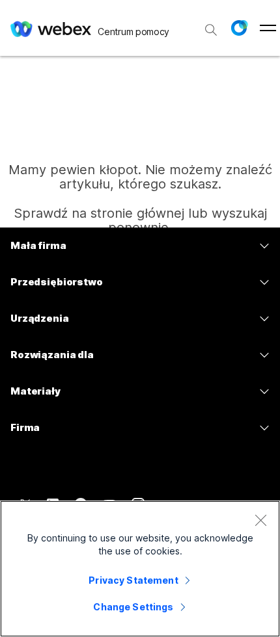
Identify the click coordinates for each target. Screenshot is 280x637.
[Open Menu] (268, 28)
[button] (239, 28)
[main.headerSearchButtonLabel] (211, 25)
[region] (140, 568)
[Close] (260, 520)
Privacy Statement (133, 580)
